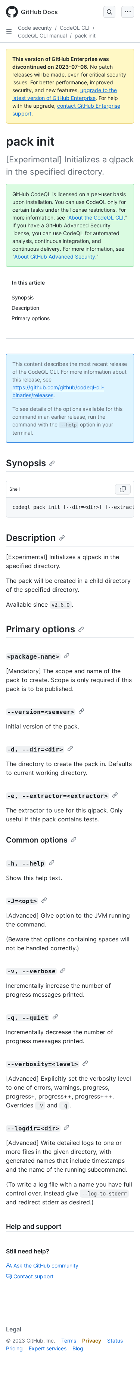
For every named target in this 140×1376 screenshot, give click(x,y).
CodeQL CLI (75, 28)
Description (31, 537)
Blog (77, 1348)
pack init (85, 35)
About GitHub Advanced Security (54, 256)
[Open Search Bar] (109, 12)
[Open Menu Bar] (127, 12)
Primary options (40, 629)
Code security (35, 28)
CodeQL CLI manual (42, 35)
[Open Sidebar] (9, 32)
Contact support (33, 1276)
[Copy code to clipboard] (123, 489)
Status (115, 1340)
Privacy (91, 1340)
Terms (68, 1340)
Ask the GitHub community (45, 1265)
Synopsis (26, 463)
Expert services (47, 1348)
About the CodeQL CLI (96, 217)
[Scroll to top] (123, 1359)
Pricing (14, 1348)
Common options (37, 839)
